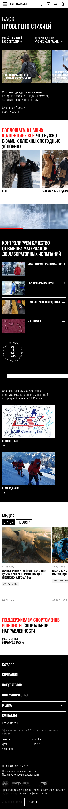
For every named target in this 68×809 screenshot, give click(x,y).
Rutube (36, 744)
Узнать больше (11, 641)
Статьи (8, 522)
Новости (24, 522)
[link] (19, 4)
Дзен (5, 744)
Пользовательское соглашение (20, 771)
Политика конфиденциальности (20, 774)
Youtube (36, 739)
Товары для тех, (47, 40)
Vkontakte (7, 748)
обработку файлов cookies (34, 793)
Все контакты (10, 723)
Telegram (7, 739)
